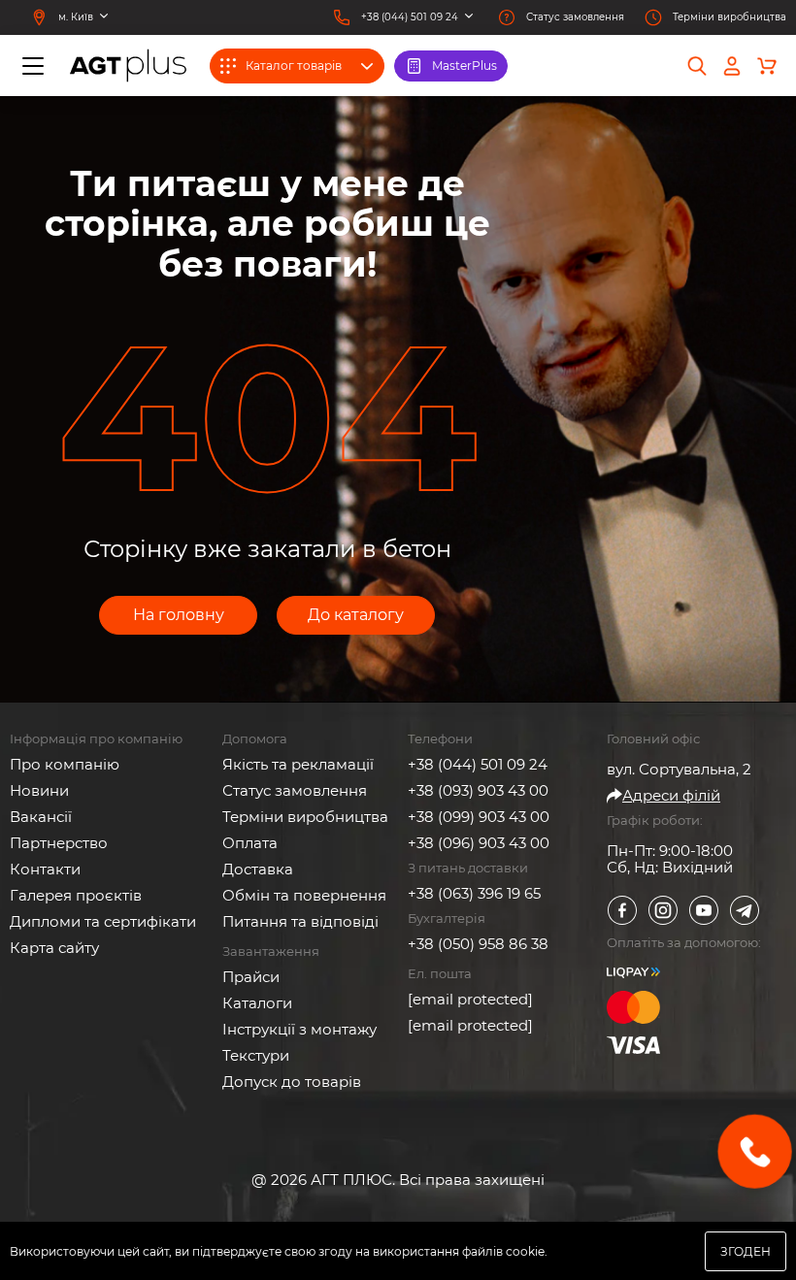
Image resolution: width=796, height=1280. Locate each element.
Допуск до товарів (291, 1081)
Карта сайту (54, 947)
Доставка (257, 869)
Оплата (250, 843)
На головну (178, 615)
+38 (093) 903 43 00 (478, 790)
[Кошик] (766, 66)
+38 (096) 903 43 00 (478, 843)
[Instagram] (663, 910)
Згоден (745, 1251)
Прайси (251, 976)
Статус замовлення (294, 790)
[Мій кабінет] (732, 66)
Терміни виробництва (305, 816)
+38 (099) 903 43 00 (478, 816)
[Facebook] (622, 910)
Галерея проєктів (76, 895)
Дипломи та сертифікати (103, 921)
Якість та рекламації (298, 764)
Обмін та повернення (304, 895)
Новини (39, 790)
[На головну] (128, 65)
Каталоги (257, 1003)
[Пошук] (697, 66)
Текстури (255, 1055)
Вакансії (41, 816)
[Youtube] (703, 910)
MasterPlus (464, 65)
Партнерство (59, 843)
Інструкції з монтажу (299, 1029)
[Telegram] (744, 910)
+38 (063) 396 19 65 (474, 893)
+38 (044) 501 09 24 (477, 764)
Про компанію (64, 764)
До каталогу (356, 615)
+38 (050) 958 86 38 (478, 943)
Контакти (45, 869)
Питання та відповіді (300, 921)
